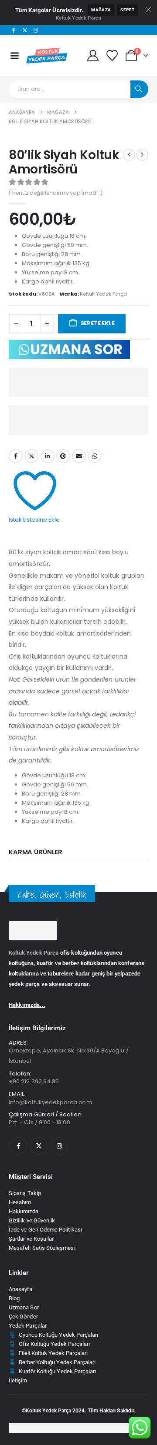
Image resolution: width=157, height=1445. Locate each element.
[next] (142, 155)
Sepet (127, 9)
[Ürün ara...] (139, 89)
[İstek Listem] (112, 55)
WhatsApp (95, 456)
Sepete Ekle (97, 323)
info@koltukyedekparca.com (50, 1102)
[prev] (129, 155)
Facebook (16, 456)
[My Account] (92, 55)
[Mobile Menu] (14, 55)
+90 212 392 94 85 (34, 1081)
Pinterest (63, 456)
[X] (25, 30)
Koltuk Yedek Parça (78, 18)
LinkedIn (48, 456)
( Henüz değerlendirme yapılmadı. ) (55, 192)
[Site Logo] (47, 55)
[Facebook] (13, 30)
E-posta (79, 456)
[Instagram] (36, 30)
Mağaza (101, 9)
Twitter (31, 456)
